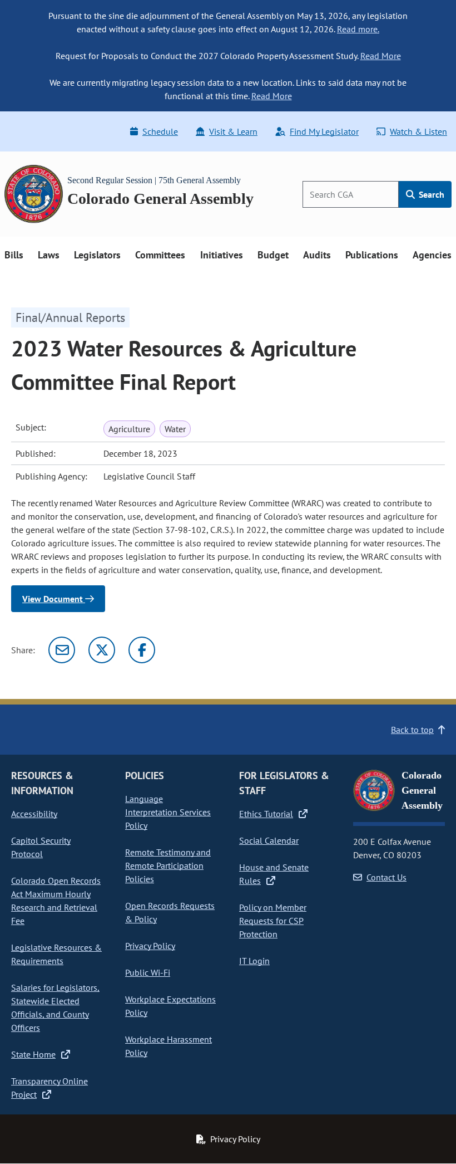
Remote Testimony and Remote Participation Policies (168, 865)
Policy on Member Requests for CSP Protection (272, 921)
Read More (380, 55)
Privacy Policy (150, 945)
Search (430, 194)
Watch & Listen (418, 131)
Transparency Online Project (49, 1087)
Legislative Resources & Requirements (56, 954)
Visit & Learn (233, 131)
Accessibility (34, 813)
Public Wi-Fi (147, 972)
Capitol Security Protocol (41, 847)
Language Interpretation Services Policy (168, 812)
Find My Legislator (324, 131)
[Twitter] (101, 650)
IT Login (254, 960)
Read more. (358, 29)
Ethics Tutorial (266, 813)
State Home (33, 1054)
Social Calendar (269, 840)
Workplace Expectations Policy (170, 1006)
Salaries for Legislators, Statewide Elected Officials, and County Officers (55, 1007)
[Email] (61, 650)
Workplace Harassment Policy (168, 1046)
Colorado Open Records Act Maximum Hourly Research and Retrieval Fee (56, 900)
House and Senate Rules (274, 874)
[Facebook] (141, 650)
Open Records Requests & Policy (170, 912)
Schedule (160, 131)
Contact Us (386, 877)
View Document (53, 598)
